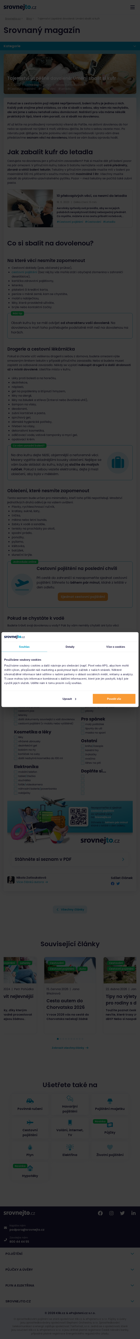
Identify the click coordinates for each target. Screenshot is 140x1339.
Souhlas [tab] (24, 646)
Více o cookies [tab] (115, 646)
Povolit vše (114, 698)
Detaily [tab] (70, 646)
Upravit (67, 698)
